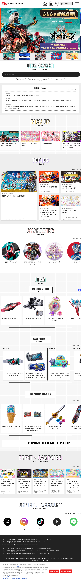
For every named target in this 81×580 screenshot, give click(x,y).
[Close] (78, 571)
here (18, 566)
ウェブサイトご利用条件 (50, 558)
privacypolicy (11, 558)
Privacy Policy (6, 577)
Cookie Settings (54, 571)
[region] (40, 571)
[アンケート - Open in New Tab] (56, 5)
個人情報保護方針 (36, 560)
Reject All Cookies (66, 571)
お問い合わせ (48, 560)
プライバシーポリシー (45, 550)
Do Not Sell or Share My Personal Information (29, 558)
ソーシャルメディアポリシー (66, 558)
